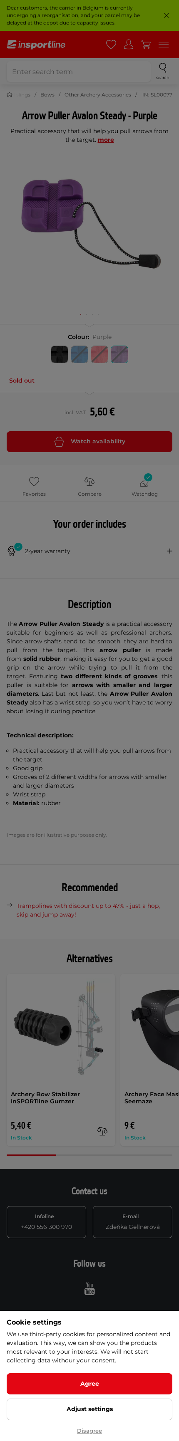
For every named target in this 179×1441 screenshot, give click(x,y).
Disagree (89, 1430)
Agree (89, 1383)
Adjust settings (90, 1409)
